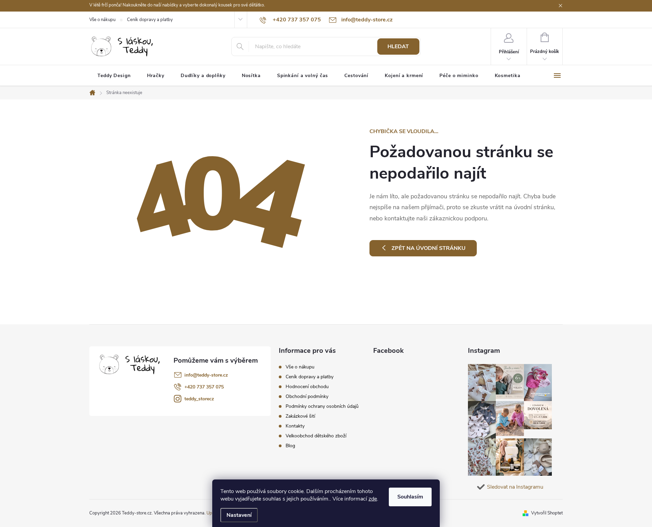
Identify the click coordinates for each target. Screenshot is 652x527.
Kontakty (295, 426)
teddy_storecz (199, 399)
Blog (290, 445)
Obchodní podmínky (307, 396)
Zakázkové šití (300, 416)
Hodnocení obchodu (307, 386)
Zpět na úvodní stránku (429, 248)
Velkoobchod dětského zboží (316, 436)
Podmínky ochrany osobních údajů (322, 406)
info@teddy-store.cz (206, 375)
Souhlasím (410, 497)
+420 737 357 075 (204, 387)
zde (372, 499)
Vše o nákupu (102, 20)
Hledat (398, 46)
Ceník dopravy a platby (150, 20)
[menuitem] (114, 75)
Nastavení (239, 515)
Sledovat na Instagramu (515, 487)
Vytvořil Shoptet (547, 513)
